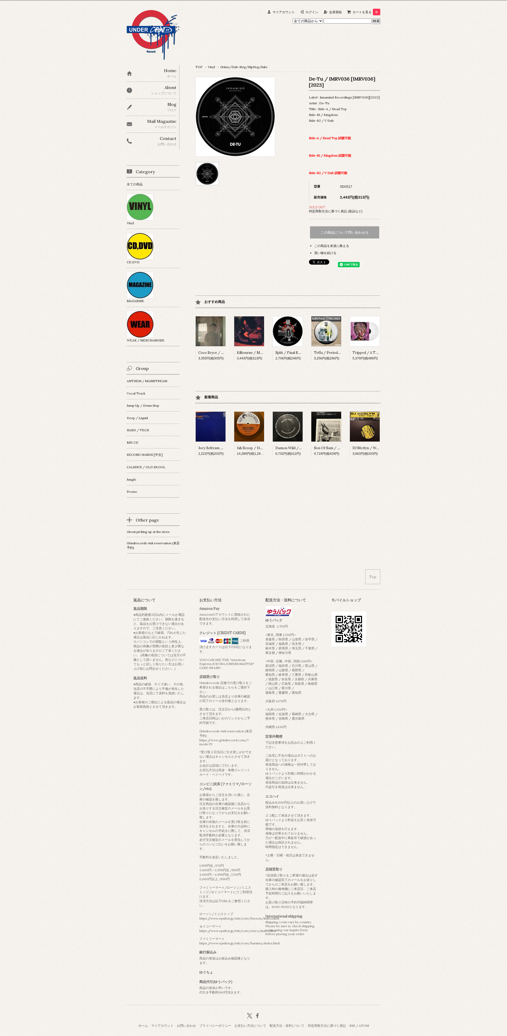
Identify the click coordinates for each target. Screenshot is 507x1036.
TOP (199, 67)
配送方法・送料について (287, 1026)
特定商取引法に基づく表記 (327, 1026)
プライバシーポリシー (215, 1026)
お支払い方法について (250, 1026)
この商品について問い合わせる (345, 233)
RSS (352, 1026)
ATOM (364, 1026)
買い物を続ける (325, 253)
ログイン (312, 12)
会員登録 (335, 12)
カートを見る (365, 12)
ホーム (143, 1026)
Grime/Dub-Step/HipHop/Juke (243, 67)
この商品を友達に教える (331, 246)
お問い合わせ (186, 1026)
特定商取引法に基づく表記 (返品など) (336, 211)
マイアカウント (284, 12)
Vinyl (211, 67)
